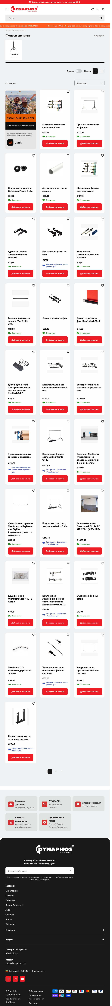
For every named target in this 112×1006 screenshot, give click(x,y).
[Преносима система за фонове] (89, 105)
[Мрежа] (95, 71)
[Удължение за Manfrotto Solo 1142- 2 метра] (20, 576)
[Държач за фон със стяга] (89, 576)
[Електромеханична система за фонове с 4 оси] (89, 365)
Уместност (82, 83)
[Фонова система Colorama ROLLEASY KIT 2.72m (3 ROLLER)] (89, 503)
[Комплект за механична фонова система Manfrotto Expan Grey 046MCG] (55, 576)
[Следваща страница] (61, 771)
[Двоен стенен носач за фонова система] (20, 716)
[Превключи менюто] (7, 9)
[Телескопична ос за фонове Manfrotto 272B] (20, 298)
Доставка (33, 1003)
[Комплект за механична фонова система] (89, 232)
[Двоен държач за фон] (55, 298)
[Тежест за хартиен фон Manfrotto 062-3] (89, 298)
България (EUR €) (18, 971)
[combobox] (54, 18)
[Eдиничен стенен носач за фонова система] (20, 232)
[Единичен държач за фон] (55, 232)
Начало (8, 31)
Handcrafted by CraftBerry (12, 1000)
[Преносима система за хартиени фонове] (20, 434)
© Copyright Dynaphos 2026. (13, 993)
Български (37, 971)
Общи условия (36, 991)
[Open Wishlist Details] (92, 9)
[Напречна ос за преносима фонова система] (89, 648)
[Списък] (101, 71)
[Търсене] (101, 18)
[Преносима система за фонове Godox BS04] (55, 503)
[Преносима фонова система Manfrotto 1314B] (55, 434)
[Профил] (97, 9)
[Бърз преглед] (65, 96)
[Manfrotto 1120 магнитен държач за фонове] (20, 648)
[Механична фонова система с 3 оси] (55, 105)
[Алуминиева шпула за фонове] (55, 168)
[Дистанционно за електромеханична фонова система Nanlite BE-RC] (20, 365)
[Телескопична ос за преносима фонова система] (55, 648)
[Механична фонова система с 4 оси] (89, 168)
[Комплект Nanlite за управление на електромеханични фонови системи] (89, 434)
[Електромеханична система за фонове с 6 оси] (55, 365)
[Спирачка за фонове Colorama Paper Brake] (20, 168)
